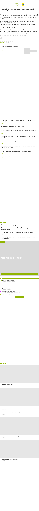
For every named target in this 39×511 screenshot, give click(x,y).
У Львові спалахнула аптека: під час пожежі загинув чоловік (16, 151)
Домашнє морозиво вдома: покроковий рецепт (12, 126)
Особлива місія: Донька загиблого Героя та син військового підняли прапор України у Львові (18, 146)
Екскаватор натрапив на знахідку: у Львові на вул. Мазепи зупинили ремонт (17, 228)
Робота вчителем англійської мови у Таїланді (12, 413)
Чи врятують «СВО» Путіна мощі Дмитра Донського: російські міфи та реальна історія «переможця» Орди (18, 121)
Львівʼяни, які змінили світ (11, 258)
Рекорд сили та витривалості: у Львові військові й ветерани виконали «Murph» (18, 136)
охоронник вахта (6, 407)
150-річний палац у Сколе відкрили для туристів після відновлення (17, 156)
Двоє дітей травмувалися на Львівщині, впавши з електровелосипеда (18, 141)
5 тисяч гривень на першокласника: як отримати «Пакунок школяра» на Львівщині (18, 131)
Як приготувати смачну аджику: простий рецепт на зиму (16, 225)
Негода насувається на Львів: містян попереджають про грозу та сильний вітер (19, 237)
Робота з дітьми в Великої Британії (10, 459)
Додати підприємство (19, 296)
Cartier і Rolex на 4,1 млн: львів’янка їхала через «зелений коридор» (17, 233)
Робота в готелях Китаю (7, 384)
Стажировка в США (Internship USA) (10, 436)
